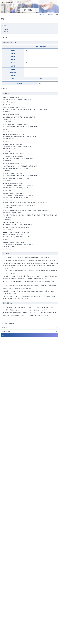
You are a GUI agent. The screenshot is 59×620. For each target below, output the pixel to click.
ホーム (40, 14)
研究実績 (6, 31)
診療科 (44, 14)
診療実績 (6, 29)
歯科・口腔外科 (51, 14)
